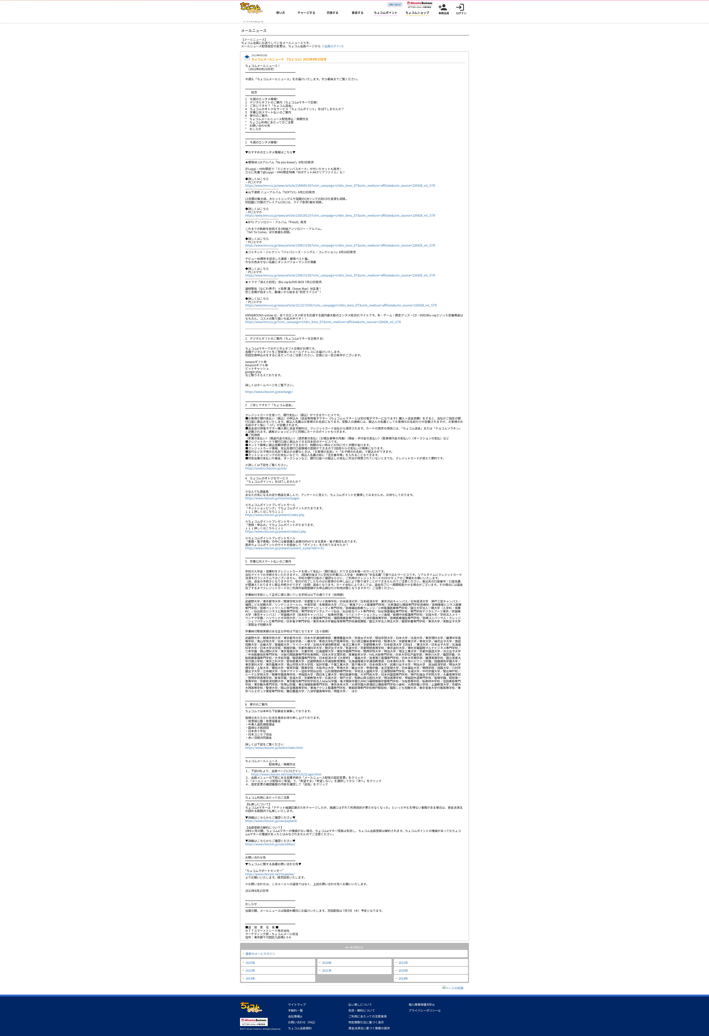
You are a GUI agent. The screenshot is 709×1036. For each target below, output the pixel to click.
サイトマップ (297, 1004)
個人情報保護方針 (422, 1004)
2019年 (250, 978)
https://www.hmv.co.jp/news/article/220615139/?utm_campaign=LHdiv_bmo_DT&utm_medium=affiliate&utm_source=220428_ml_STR (340, 275)
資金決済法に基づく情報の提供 (369, 1028)
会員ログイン (333, 46)
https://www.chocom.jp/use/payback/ (271, 820)
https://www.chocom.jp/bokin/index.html (274, 747)
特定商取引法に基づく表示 (366, 1022)
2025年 (250, 962)
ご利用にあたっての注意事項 (367, 1016)
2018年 (403, 978)
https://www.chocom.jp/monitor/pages (272, 498)
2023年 (403, 962)
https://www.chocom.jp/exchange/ (269, 391)
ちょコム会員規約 (300, 1028)
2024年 (327, 962)
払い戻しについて (360, 1004)
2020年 (403, 970)
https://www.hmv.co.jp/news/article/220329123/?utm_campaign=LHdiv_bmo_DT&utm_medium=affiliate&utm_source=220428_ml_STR (340, 215)
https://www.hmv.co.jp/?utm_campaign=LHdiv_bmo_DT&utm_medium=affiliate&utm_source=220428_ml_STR (323, 322)
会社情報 (295, 1016)
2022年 (250, 970)
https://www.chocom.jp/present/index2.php (275, 531)
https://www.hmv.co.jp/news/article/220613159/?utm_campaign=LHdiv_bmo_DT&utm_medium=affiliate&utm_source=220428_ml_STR (340, 245)
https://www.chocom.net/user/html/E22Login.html (286, 774)
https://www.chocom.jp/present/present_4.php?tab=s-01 (284, 548)
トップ (245, 21)
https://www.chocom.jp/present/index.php (274, 514)
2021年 (327, 970)
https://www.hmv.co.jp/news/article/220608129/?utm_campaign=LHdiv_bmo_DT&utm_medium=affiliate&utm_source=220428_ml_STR (340, 185)
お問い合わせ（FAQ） (302, 1022)
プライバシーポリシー (425, 1010)
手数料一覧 (295, 1010)
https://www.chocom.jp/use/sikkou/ (270, 844)
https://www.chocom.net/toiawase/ (269, 874)
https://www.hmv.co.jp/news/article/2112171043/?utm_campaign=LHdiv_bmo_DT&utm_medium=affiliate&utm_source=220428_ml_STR (341, 305)
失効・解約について (361, 1010)
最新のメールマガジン (260, 953)
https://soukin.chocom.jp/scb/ (266, 468)
